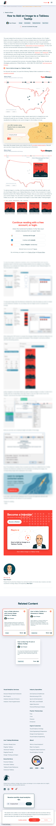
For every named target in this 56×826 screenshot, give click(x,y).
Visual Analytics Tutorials (36, 752)
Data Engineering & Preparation (38, 731)
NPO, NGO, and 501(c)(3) (36, 701)
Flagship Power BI (8, 752)
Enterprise (32, 721)
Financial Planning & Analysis (37, 707)
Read (35, 661)
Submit (9, 138)
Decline (46, 820)
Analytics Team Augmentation (12, 701)
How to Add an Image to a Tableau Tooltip (18, 68)
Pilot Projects (7, 696)
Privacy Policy (30, 816)
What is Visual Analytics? (36, 744)
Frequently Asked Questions (37, 749)
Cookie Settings (5, 824)
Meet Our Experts (34, 747)
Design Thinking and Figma (11, 755)
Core (31, 716)
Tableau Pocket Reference (11, 767)
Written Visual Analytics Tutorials (14, 6)
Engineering (34, 632)
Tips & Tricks (45, 23)
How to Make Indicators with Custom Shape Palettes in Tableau (11, 613)
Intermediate (27, 23)
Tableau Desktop (36, 23)
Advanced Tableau (9, 749)
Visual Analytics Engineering (37, 736)
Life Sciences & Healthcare (37, 693)
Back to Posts (9, 12)
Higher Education (34, 704)
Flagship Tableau (8, 747)
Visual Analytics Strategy (36, 728)
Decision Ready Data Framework (12, 693)
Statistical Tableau (9, 769)
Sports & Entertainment (36, 699)
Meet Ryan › (30, 583)
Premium (32, 719)
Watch (22, 633)
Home (5, 6)
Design (20, 23)
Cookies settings (22, 820)
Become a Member (14, 522)
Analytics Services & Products (12, 699)
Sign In (35, 249)
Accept (34, 820)
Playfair (46, 2)
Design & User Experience (37, 734)
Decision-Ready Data (10, 744)
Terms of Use (31, 252)
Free (31, 714)
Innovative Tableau (9, 764)
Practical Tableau (8, 762)
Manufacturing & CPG (35, 696)
